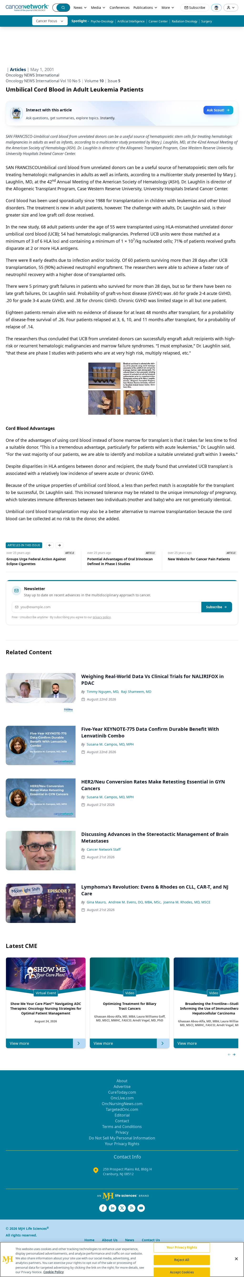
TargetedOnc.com (122, 1109)
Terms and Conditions (122, 1126)
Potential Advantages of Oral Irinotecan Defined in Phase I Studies (119, 561)
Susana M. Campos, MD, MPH (110, 744)
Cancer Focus (46, 21)
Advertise (122, 1086)
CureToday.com (122, 1092)
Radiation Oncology (184, 21)
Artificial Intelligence (131, 21)
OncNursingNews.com (122, 1103)
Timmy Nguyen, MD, (103, 691)
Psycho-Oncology (102, 21)
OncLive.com (122, 1098)
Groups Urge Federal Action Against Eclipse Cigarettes (35, 561)
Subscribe (214, 607)
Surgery (206, 21)
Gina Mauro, (97, 902)
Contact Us (151, 1240)
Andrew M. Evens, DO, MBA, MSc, (135, 902)
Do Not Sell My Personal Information (122, 1138)
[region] (122, 1259)
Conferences (120, 7)
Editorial (122, 1115)
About (122, 1080)
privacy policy (102, 617)
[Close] (236, 1259)
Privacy (122, 1132)
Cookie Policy (53, 1272)
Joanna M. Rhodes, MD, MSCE (186, 902)
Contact (122, 1120)
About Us (109, 1240)
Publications (143, 7)
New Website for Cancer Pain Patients (198, 559)
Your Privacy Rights (122, 1143)
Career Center (158, 21)
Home (89, 1240)
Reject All (181, 1260)
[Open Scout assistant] (216, 7)
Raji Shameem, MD (136, 691)
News (78, 7)
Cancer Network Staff (104, 849)
